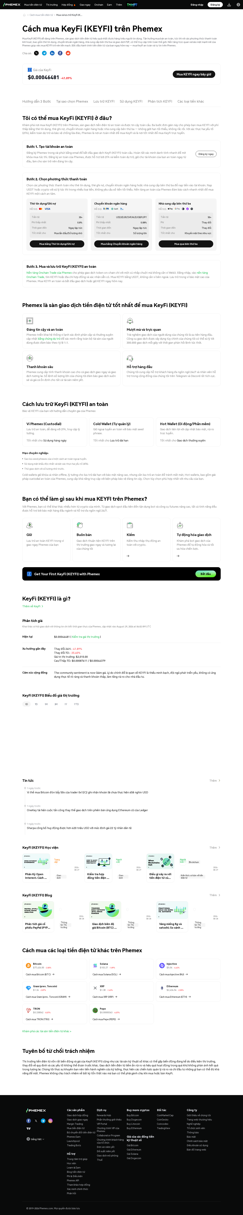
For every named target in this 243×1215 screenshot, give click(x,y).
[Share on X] (36, 53)
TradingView (163, 1128)
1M (46, 704)
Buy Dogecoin (134, 1119)
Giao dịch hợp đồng (77, 1115)
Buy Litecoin (133, 1123)
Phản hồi (71, 1193)
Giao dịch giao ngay (77, 1119)
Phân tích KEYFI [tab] (160, 101)
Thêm (119, 4)
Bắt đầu (206, 574)
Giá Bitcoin (132, 1145)
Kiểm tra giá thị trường (85, 636)
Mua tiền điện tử (33, 4)
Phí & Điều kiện (74, 1176)
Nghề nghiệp (194, 1123)
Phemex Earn (74, 1136)
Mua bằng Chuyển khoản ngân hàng (121, 243)
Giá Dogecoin (134, 1158)
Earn (109, 4)
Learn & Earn (74, 1167)
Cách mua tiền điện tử (41, 14)
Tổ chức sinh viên (196, 1128)
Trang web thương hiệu (199, 1119)
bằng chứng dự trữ (49, 338)
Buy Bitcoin (133, 1115)
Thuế (99, 1159)
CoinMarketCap (165, 1115)
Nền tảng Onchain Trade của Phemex (49, 272)
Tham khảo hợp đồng (78, 1184)
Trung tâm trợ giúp (77, 1158)
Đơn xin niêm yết (106, 1146)
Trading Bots (74, 1145)
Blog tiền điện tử (76, 1171)
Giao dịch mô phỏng (107, 1155)
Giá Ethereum (134, 1149)
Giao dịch (59, 876)
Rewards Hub (104, 1115)
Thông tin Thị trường (64, 925)
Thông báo (193, 1132)
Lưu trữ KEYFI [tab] (104, 101)
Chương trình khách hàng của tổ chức (110, 1141)
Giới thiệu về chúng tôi (199, 1115)
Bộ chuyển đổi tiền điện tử (81, 1132)
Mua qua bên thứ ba (186, 243)
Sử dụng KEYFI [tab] (131, 101)
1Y (65, 704)
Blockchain (194, 862)
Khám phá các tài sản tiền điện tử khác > (46, 1031)
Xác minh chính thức (77, 1188)
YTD (76, 704)
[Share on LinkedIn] (52, 53)
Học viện (71, 1163)
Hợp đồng (67, 4)
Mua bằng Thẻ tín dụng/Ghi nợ (57, 243)
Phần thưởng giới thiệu (109, 1119)
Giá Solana (132, 1153)
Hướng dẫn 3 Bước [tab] (36, 101)
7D (36, 704)
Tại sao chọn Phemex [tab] (72, 101)
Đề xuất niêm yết (106, 1151)
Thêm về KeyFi (31, 606)
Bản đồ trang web (196, 1149)
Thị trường (52, 4)
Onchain (98, 4)
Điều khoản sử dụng (197, 1145)
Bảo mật (191, 1136)
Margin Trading (75, 1123)
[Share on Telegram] (44, 53)
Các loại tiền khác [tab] (191, 101)
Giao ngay (85, 4)
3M (56, 704)
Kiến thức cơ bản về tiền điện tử (192, 876)
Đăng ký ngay (206, 154)
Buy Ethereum (134, 1128)
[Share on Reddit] (68, 53)
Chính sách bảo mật (197, 1140)
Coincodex (162, 1123)
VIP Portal (102, 1123)
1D (26, 704)
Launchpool (73, 1140)
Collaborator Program (108, 1135)
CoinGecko (162, 1119)
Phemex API (73, 1180)
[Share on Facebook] (60, 53)
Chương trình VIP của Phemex (108, 1130)
